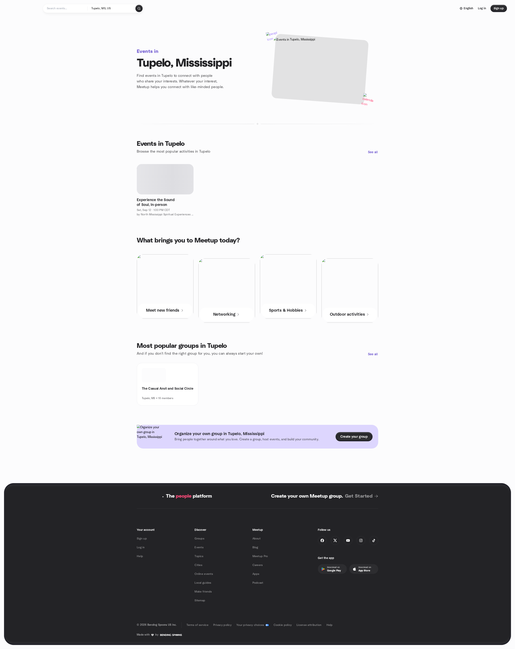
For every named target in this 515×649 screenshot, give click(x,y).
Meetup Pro (260, 556)
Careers (257, 565)
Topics (199, 556)
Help (140, 556)
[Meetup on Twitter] (335, 540)
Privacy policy (222, 625)
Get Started (359, 496)
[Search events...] (139, 8)
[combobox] (111, 8)
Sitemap (200, 600)
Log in (141, 547)
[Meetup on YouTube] (348, 540)
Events (199, 547)
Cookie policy (283, 625)
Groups (199, 538)
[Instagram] (360, 540)
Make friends (203, 591)
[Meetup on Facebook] (322, 540)
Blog (255, 547)
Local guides (203, 582)
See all (373, 152)
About (256, 538)
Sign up (142, 538)
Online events (204, 574)
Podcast (257, 582)
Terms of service (197, 625)
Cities (198, 565)
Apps (256, 574)
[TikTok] (373, 540)
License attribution (309, 625)
